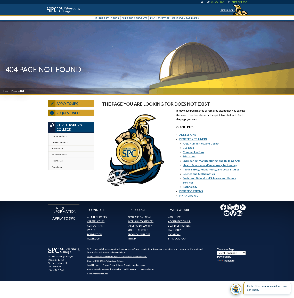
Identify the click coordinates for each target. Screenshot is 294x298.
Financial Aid (57, 160)
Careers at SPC (95, 221)
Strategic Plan (177, 238)
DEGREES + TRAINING (193, 139)
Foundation (57, 167)
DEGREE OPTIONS (191, 191)
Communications (193, 152)
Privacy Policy (109, 265)
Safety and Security (140, 225)
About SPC (174, 217)
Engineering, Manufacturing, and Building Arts (211, 160)
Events (91, 230)
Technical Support (139, 234)
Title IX (132, 238)
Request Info (68, 113)
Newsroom (93, 238)
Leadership (174, 230)
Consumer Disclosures (97, 273)
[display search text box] (202, 2)
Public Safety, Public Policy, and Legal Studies (211, 169)
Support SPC (239, 2)
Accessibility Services (140, 221)
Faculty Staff (57, 148)
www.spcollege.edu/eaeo (114, 252)
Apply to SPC (67, 103)
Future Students (59, 136)
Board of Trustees (179, 225)
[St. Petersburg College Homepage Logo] (64, 250)
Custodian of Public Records (124, 269)
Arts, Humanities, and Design (201, 143)
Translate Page (225, 249)
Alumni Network (97, 217)
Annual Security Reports (98, 269)
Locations (174, 234)
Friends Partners (59, 154)
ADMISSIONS (187, 134)
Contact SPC (95, 225)
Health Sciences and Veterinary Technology (210, 165)
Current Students (60, 142)
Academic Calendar (139, 217)
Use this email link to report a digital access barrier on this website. (117, 256)
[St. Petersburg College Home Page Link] (64, 9)
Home (5, 91)
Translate (228, 260)
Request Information (64, 209)
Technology (190, 186)
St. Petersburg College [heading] (69, 127)
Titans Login (227, 10)
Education (189, 156)
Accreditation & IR (179, 221)
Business (188, 147)
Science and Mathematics (199, 173)
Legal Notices (93, 265)
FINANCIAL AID (189, 195)
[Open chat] (235, 289)
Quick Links (217, 2)
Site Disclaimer (147, 269)
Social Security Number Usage (131, 265)
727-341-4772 (56, 269)
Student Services (138, 230)
